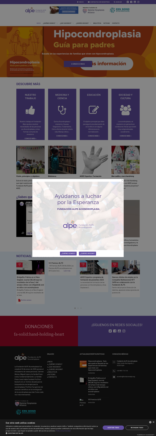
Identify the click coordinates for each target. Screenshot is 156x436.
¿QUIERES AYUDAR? (87, 253)
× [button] (153, 422)
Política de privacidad (63, 431)
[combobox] (150, 422)
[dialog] (78, 427)
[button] (52, 433)
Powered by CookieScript (145, 435)
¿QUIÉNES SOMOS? (68, 253)
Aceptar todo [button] (113, 428)
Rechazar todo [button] (137, 428)
